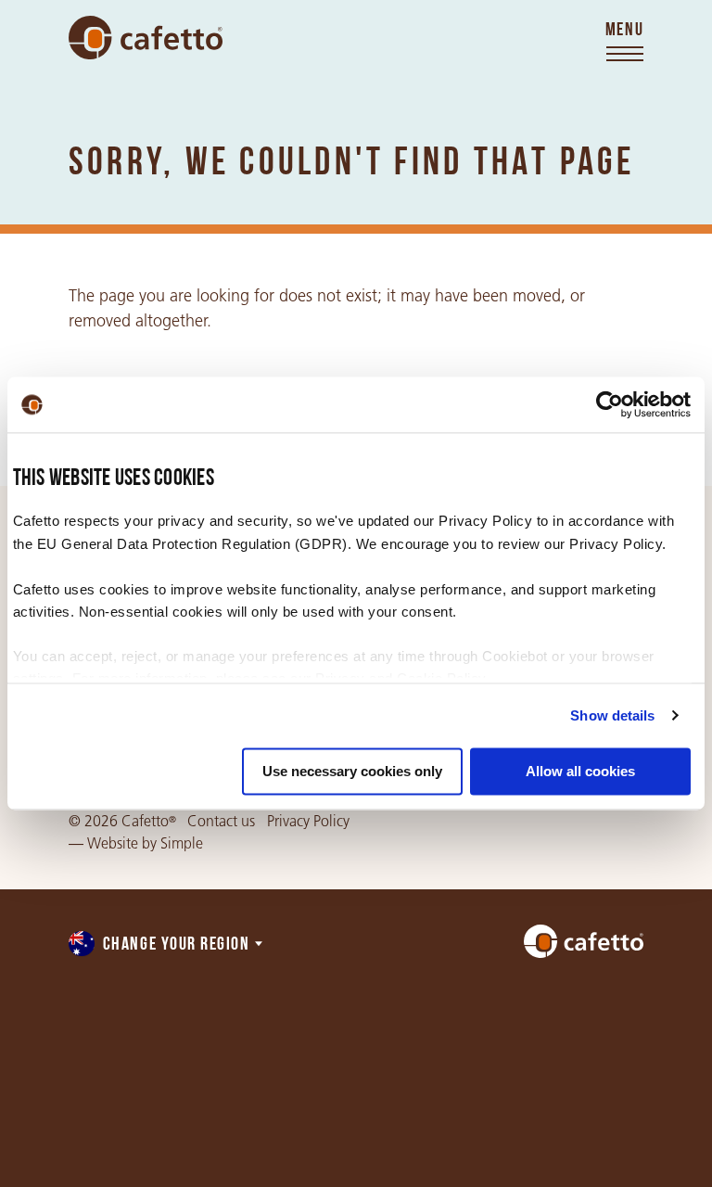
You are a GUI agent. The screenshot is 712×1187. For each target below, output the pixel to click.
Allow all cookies (580, 771)
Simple (181, 843)
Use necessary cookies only (352, 771)
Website (112, 843)
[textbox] (167, 946)
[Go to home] (145, 37)
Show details (612, 715)
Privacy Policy (308, 821)
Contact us (221, 821)
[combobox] (167, 946)
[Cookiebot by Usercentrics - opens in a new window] (609, 404)
